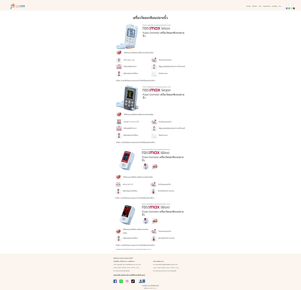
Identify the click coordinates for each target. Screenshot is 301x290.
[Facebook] (287, 8)
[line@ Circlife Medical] (289, 8)
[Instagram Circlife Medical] (291, 8)
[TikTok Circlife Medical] (294, 8)
